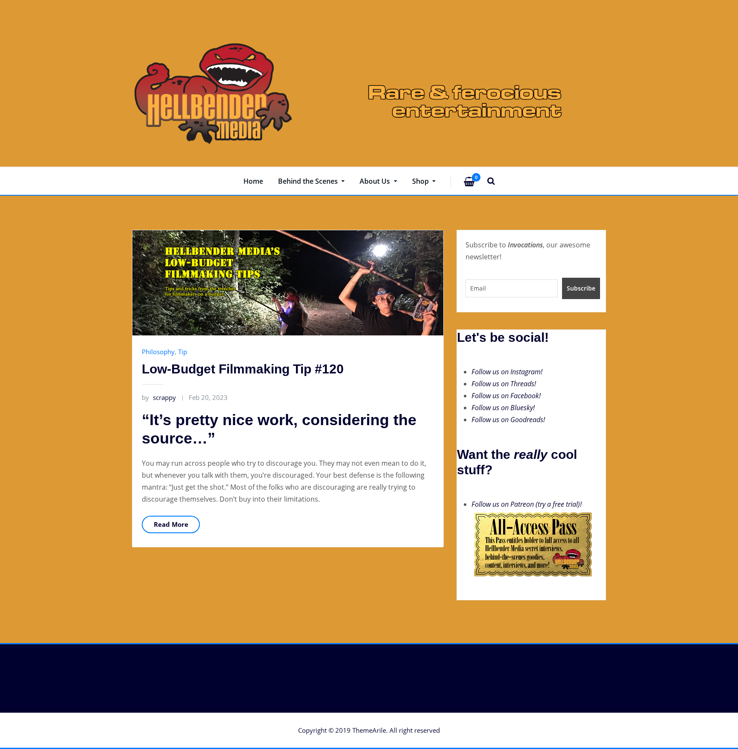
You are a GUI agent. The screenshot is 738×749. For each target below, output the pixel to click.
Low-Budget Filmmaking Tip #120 (243, 369)
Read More (171, 524)
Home (253, 181)
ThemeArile (369, 730)
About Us (376, 181)
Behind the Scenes (309, 181)
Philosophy (158, 351)
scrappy (159, 397)
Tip (182, 351)
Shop (421, 181)
